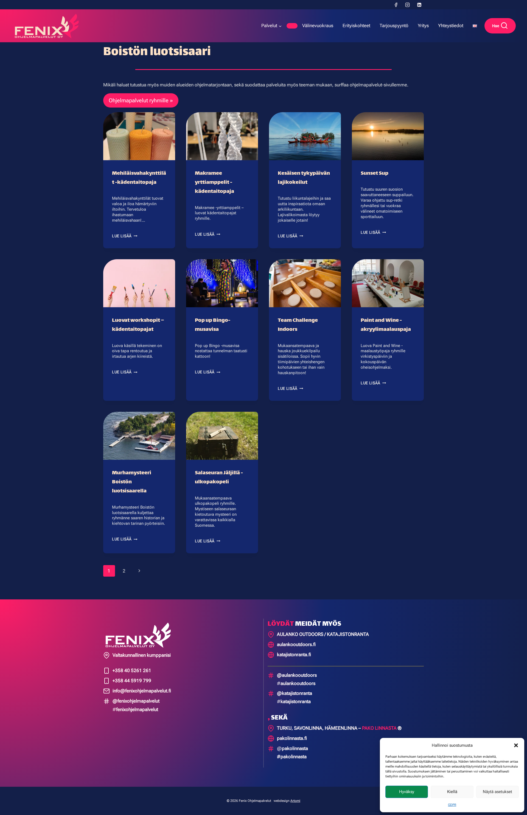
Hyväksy (406, 791)
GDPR (452, 805)
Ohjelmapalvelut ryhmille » (141, 100)
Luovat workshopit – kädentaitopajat (138, 325)
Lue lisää (125, 236)
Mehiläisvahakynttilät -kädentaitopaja (139, 178)
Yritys (423, 25)
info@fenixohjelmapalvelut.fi (142, 690)
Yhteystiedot (450, 25)
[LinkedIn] (419, 4)
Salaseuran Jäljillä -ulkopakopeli (219, 477)
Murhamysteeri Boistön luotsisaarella (131, 482)
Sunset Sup (374, 173)
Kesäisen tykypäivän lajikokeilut (304, 178)
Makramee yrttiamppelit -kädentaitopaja (214, 182)
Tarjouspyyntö (394, 25)
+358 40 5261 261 (132, 670)
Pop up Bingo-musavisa (212, 325)
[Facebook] (395, 4)
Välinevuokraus (317, 25)
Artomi (295, 801)
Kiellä (452, 791)
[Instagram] (407, 4)
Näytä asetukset (497, 791)
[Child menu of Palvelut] (292, 26)
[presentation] (139, 136)
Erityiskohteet (356, 25)
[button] (516, 745)
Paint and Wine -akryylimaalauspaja (386, 325)
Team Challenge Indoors (298, 325)
